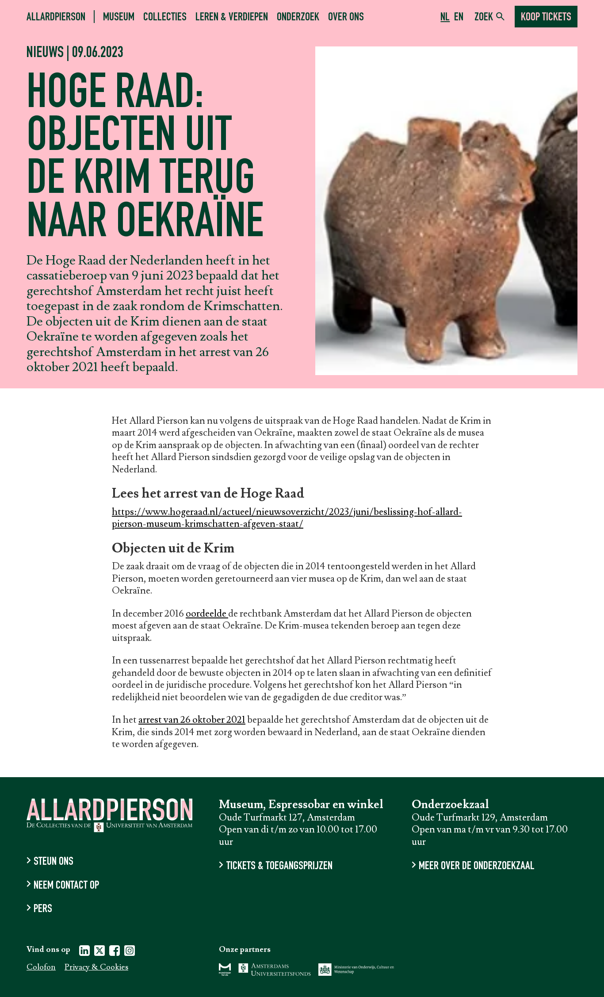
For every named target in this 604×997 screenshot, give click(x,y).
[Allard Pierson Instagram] (129, 952)
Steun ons (53, 862)
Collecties (165, 17)
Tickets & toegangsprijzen (279, 866)
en (458, 17)
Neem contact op (66, 885)
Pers (43, 909)
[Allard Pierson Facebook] (114, 952)
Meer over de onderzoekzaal (477, 866)
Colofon (41, 967)
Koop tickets (546, 17)
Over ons (346, 17)
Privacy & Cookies (96, 967)
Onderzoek (298, 17)
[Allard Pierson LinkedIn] (84, 952)
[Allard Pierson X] (99, 952)
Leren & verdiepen (231, 17)
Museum (118, 17)
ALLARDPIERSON (56, 17)
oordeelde (207, 613)
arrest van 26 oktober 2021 (191, 719)
